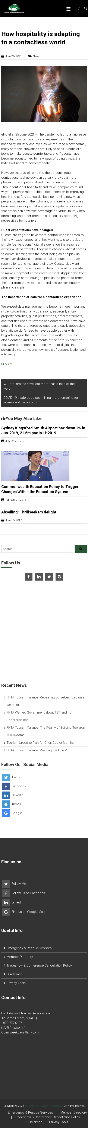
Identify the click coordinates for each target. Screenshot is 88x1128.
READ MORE (9, 364)
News (36, 56)
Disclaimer (14, 974)
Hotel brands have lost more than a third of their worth (39, 386)
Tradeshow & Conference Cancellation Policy (39, 965)
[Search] (81, 549)
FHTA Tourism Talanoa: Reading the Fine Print (39, 750)
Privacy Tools (16, 983)
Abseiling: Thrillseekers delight (28, 512)
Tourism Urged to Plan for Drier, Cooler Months (40, 743)
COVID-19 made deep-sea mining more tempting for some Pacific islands (40, 400)
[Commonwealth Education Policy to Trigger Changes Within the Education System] (35, 466)
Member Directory (20, 957)
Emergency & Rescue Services (29, 948)
